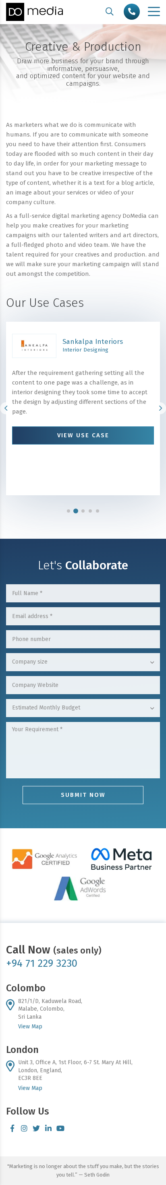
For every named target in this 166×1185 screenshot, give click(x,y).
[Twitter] (36, 1128)
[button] (68, 511)
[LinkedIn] (48, 1128)
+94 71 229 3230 (41, 963)
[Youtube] (60, 1128)
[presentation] (6, 408)
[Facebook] (12, 1128)
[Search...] (110, 12)
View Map (30, 1026)
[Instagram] (24, 1128)
